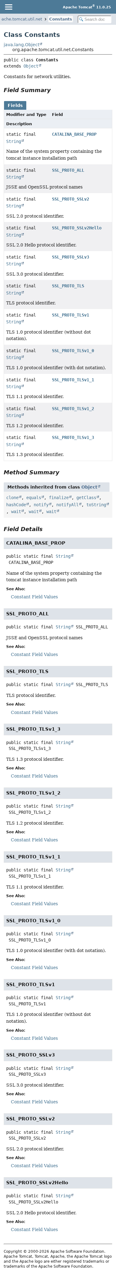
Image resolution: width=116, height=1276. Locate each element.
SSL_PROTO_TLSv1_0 (73, 350)
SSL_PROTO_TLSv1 (70, 314)
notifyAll (67, 504)
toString (96, 504)
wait (16, 511)
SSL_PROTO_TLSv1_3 (73, 437)
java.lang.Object (21, 44)
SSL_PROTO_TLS (68, 285)
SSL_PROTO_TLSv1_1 (73, 379)
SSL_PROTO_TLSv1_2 (73, 408)
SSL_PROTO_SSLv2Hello (76, 227)
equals (33, 497)
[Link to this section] (55, 90)
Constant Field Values (34, 596)
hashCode (16, 504)
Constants (60, 19)
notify (41, 504)
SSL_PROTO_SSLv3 (70, 257)
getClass (86, 497)
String (13, 141)
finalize (59, 497)
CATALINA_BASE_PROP (74, 134)
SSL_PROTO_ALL (68, 170)
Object (31, 66)
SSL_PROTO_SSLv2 (70, 199)
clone (12, 497)
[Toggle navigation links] (8, 6)
